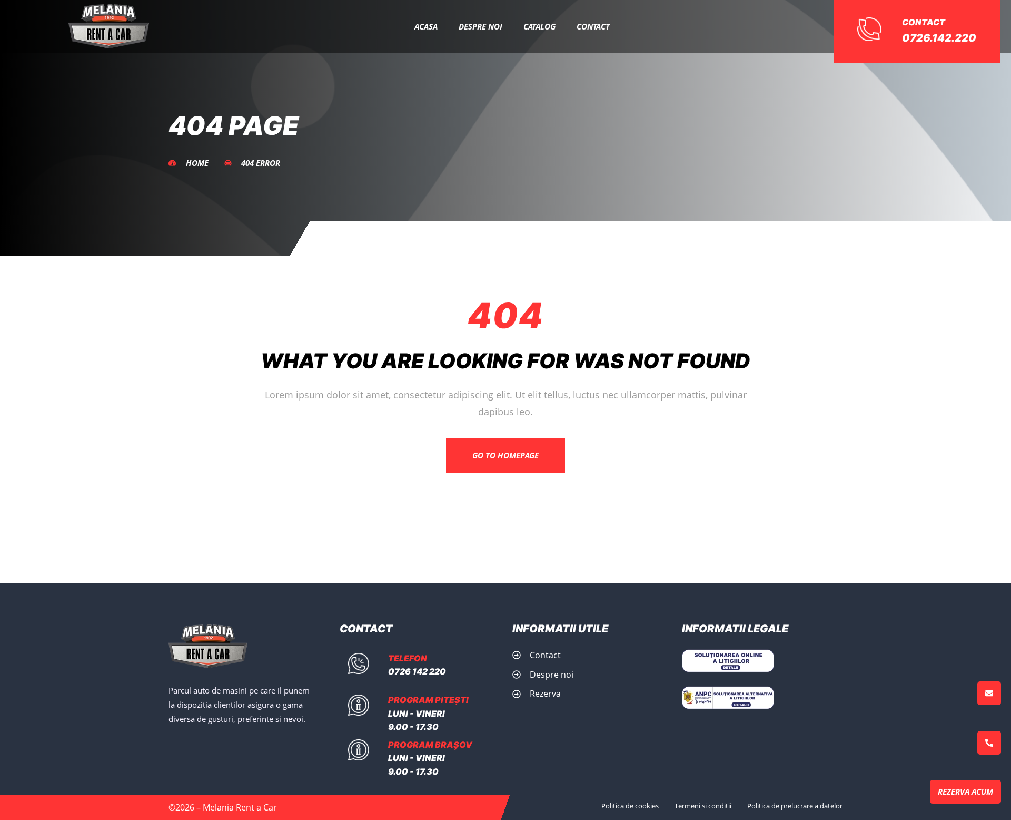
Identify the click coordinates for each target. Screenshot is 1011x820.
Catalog (539, 26)
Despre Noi (480, 26)
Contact (593, 26)
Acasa (426, 26)
